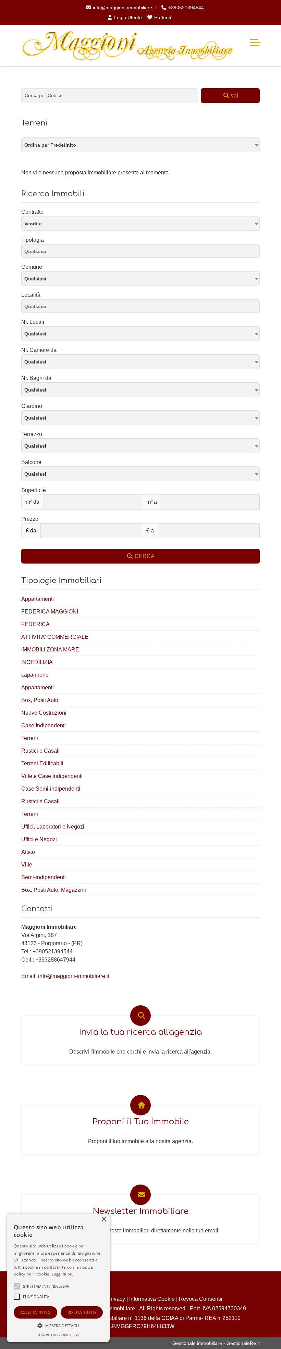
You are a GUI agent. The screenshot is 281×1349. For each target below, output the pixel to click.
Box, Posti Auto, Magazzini (53, 890)
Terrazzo (31, 434)
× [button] (103, 1219)
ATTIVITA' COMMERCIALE (54, 637)
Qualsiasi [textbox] (35, 278)
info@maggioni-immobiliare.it (123, 7)
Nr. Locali (32, 322)
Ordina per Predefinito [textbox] (50, 145)
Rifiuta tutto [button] (82, 1312)
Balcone (31, 462)
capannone (35, 675)
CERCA (144, 556)
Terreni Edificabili (42, 763)
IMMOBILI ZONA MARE (50, 649)
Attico (28, 852)
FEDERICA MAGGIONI (49, 611)
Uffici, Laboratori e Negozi (52, 827)
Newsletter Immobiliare (140, 1211)
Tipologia (32, 240)
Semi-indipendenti (43, 877)
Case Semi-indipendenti (50, 789)
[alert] (58, 1278)
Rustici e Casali (40, 751)
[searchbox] (142, 252)
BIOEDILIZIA (37, 662)
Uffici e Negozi (39, 839)
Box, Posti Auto (39, 700)
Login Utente (127, 17)
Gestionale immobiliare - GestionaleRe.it (216, 1343)
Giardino (31, 406)
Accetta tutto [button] (35, 1312)
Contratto (32, 212)
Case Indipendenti (43, 725)
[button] (58, 1325)
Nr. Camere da (39, 350)
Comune (31, 267)
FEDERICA (35, 624)
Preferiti (162, 17)
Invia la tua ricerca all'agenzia (140, 1032)
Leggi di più (63, 1274)
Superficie (33, 490)
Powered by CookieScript (58, 1335)
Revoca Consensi (200, 1299)
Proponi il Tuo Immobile (141, 1121)
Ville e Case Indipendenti (52, 776)
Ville (26, 865)
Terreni (29, 738)
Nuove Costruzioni (43, 713)
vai (234, 95)
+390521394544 (185, 7)
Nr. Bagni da (36, 378)
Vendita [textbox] (33, 223)
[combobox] (140, 144)
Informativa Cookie (152, 1299)
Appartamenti (37, 599)
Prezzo (29, 519)
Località (30, 295)
